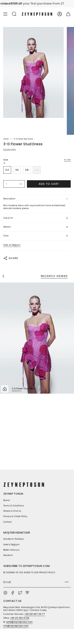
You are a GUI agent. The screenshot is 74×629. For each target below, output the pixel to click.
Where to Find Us (12, 511)
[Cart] (68, 14)
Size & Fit (8, 218)
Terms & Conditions (13, 505)
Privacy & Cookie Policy (15, 516)
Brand (6, 500)
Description (9, 198)
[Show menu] (5, 14)
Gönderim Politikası (13, 539)
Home (6, 139)
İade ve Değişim (12, 245)
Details (7, 227)
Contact (7, 522)
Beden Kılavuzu (11, 550)
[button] (14, 14)
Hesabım (8, 555)
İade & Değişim (11, 544)
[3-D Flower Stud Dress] (37, 338)
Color (6, 235)
